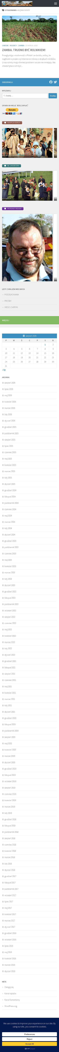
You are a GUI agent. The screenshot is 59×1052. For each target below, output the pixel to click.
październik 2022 (11, 604)
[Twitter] (55, 82)
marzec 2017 (10, 920)
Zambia (21, 45)
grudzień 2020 (10, 718)
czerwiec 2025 (10, 452)
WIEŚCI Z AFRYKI (11, 307)
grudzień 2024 (10, 490)
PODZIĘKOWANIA (12, 294)
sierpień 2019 (10, 787)
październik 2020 (11, 730)
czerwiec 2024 (10, 509)
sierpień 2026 (10, 382)
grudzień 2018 (10, 819)
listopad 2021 (10, 667)
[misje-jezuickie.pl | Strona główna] (22, 3)
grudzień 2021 (10, 661)
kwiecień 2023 (10, 566)
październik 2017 (11, 889)
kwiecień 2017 (10, 914)
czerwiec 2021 (10, 680)
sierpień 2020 (10, 737)
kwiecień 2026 (10, 401)
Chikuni (5, 45)
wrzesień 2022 (10, 610)
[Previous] (8, 143)
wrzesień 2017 (10, 895)
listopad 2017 (10, 882)
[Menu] (55, 3)
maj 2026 (8, 395)
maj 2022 (8, 629)
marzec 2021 (10, 699)
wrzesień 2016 (10, 939)
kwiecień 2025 (10, 465)
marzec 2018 (10, 857)
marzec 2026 (10, 408)
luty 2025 (8, 477)
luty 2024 (8, 528)
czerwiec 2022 (10, 623)
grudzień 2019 (10, 768)
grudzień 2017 (10, 876)
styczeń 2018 (10, 870)
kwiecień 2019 (10, 800)
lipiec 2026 (9, 389)
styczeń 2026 (10, 420)
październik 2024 (11, 503)
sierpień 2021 (10, 673)
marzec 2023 (10, 572)
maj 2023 (8, 560)
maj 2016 (8, 952)
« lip (4, 370)
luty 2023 (8, 579)
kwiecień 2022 (10, 636)
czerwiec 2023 (10, 553)
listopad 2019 (10, 775)
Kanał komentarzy (12, 999)
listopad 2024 (10, 496)
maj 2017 (8, 908)
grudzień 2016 (10, 933)
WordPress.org (11, 1006)
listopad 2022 (10, 598)
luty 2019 (8, 813)
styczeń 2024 (10, 534)
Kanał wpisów (10, 993)
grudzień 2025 (10, 427)
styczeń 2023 (10, 585)
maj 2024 (8, 515)
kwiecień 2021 (10, 692)
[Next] (51, 143)
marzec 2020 (10, 756)
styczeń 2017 (10, 927)
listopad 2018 (10, 825)
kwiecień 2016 (10, 958)
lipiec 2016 (9, 946)
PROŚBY (8, 301)
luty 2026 (8, 414)
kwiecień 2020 (10, 749)
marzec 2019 (10, 806)
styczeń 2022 (10, 655)
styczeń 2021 (10, 711)
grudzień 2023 (10, 541)
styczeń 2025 (10, 484)
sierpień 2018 (10, 838)
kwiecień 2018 (10, 851)
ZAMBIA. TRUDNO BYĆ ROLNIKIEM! (24, 50)
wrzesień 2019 (10, 781)
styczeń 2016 (10, 971)
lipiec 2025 (9, 446)
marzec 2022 (10, 642)
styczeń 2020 (10, 762)
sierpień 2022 (10, 617)
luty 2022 (8, 648)
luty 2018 (8, 863)
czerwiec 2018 (10, 844)
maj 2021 (8, 686)
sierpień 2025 (10, 439)
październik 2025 (11, 433)
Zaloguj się (9, 987)
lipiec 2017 (9, 901)
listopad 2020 (10, 724)
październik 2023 (11, 547)
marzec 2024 (10, 522)
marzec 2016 (10, 965)
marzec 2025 (10, 471)
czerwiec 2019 (10, 794)
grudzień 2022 (10, 591)
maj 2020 (8, 743)
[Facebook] (51, 82)
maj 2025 (8, 458)
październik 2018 (11, 832)
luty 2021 (8, 705)
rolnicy (13, 45)
